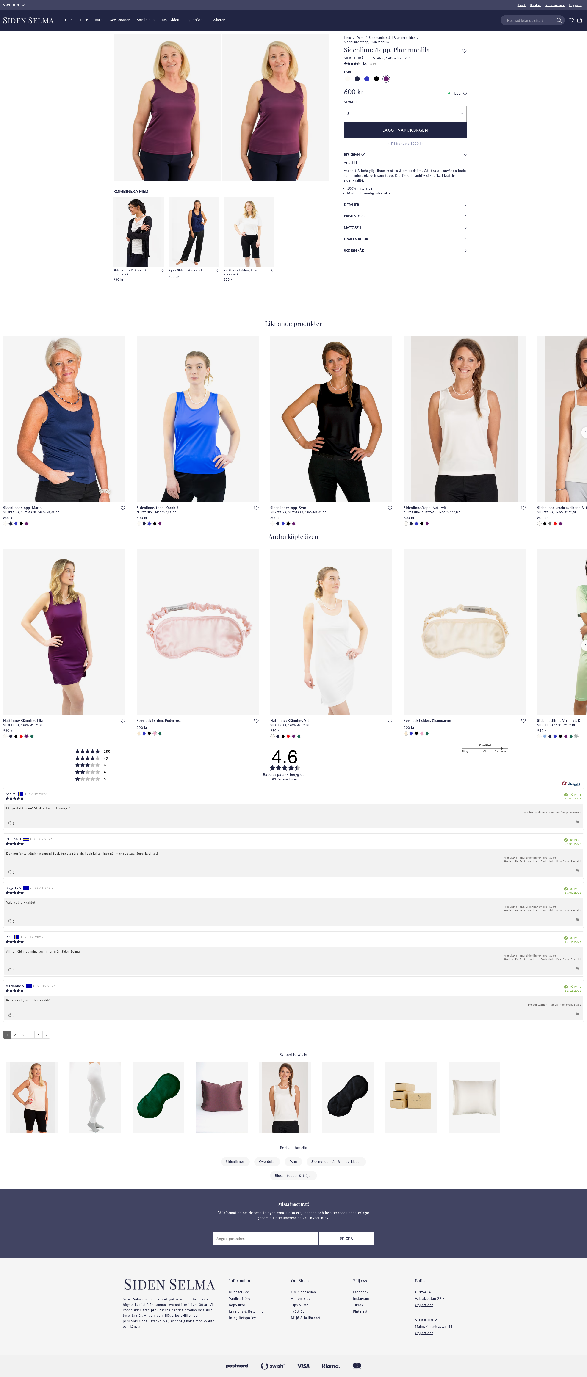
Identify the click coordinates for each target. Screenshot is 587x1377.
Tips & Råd (300, 1304)
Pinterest (360, 1311)
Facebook (361, 1292)
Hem (347, 38)
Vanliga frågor (240, 1298)
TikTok (358, 1304)
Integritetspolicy (242, 1317)
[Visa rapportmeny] (577, 822)
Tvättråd (298, 1311)
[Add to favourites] (162, 270)
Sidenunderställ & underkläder (392, 38)
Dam (360, 38)
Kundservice (555, 5)
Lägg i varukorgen (405, 130)
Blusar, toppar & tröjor (293, 1175)
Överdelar (267, 1161)
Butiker (535, 5)
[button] (405, 114)
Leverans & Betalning (246, 1311)
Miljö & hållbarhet (306, 1317)
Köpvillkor (237, 1304)
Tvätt (522, 5)
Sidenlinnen (235, 1161)
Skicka (346, 1238)
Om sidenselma (303, 1292)
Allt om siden (302, 1298)
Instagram (361, 1298)
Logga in (575, 5)
